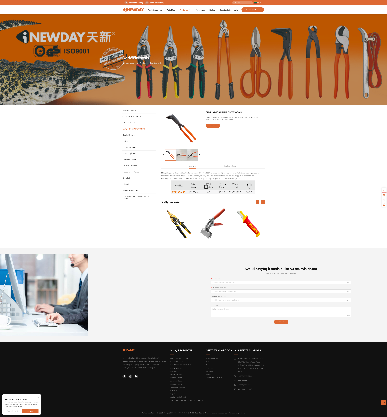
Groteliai (126, 178)
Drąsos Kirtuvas (129, 147)
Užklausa (213, 126)
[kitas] (199, 155)
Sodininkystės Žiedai (131, 190)
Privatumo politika (236, 413)
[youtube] (130, 376)
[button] (257, 202)
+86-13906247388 (245, 376)
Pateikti (281, 322)
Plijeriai (125, 184)
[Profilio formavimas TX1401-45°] (212, 223)
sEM (207, 362)
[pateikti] (250, 2)
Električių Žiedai (129, 153)
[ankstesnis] (163, 155)
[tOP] (383, 402)
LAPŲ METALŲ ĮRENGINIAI (133, 129)
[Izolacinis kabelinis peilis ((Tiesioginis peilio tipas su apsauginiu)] (248, 223)
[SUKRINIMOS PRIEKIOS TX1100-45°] (170, 155)
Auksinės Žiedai (129, 160)
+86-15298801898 (245, 380)
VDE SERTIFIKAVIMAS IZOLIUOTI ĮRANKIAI (136, 197)
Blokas (212, 10)
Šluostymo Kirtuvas (130, 172)
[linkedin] (136, 376)
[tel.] (384, 199)
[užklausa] (384, 190)
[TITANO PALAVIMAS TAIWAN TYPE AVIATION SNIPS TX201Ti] (177, 223)
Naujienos (200, 10)
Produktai (184, 10)
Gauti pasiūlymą (252, 10)
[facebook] (124, 376)
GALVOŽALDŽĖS (129, 123)
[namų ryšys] (128, 350)
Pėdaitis (125, 141)
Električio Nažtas (129, 166)
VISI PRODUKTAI (129, 111)
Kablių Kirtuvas (128, 135)
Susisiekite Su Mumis (229, 10)
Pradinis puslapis (155, 10)
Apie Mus (171, 10)
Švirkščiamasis (156, 63)
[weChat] (384, 194)
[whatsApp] (384, 204)
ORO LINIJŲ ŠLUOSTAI (131, 117)
